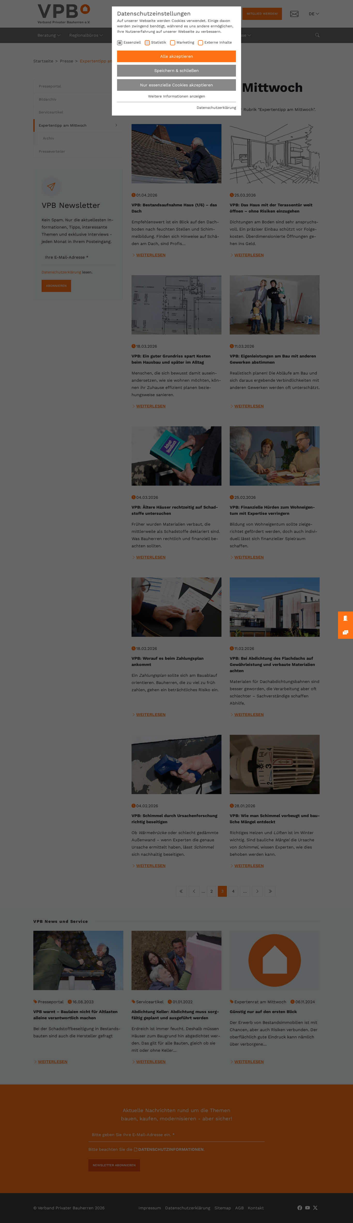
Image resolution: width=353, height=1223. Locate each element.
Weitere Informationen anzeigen (176, 96)
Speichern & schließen (176, 70)
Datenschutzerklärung (216, 107)
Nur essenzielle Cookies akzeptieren (176, 85)
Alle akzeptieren (176, 56)
